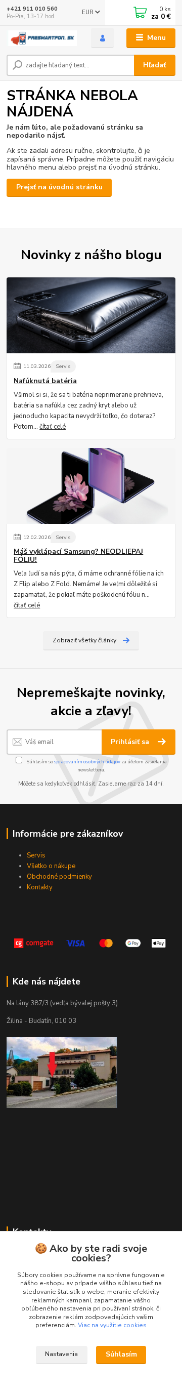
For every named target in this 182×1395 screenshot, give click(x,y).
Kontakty (40, 887)
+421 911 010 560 (32, 9)
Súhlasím (121, 1354)
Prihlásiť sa (131, 742)
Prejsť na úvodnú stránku (59, 187)
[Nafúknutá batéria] (91, 315)
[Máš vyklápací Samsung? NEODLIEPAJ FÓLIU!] (91, 486)
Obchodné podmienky (59, 876)
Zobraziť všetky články (84, 640)
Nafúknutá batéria (45, 381)
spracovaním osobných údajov (87, 761)
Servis (63, 366)
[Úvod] (42, 38)
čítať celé (52, 426)
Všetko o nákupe (51, 866)
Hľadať (154, 65)
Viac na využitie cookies (112, 1325)
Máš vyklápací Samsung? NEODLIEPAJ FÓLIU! (78, 556)
